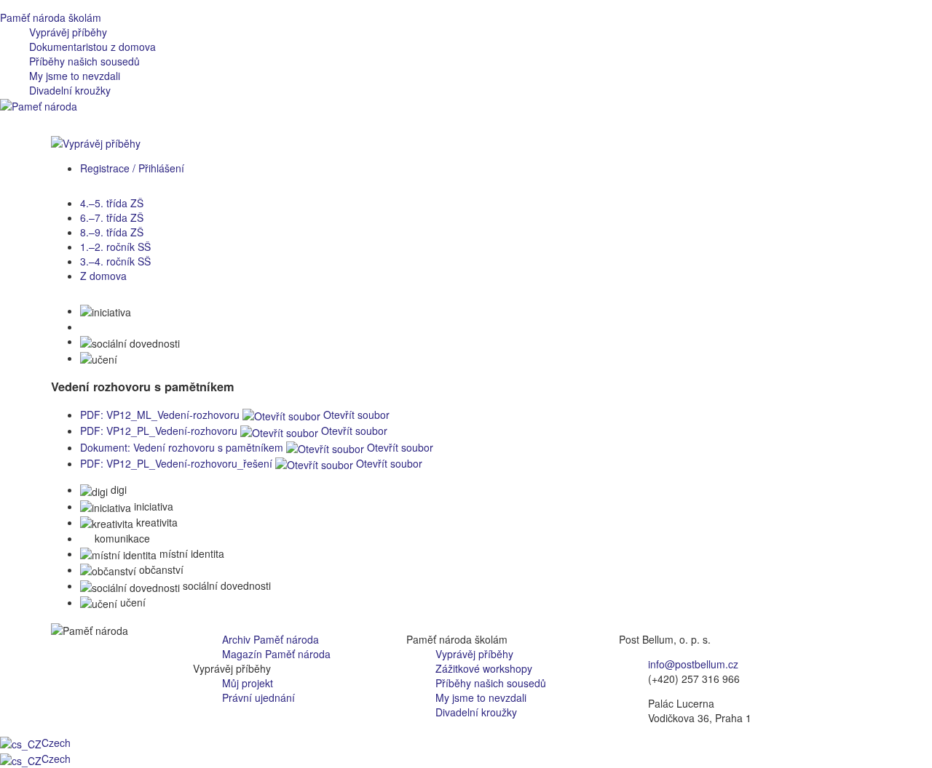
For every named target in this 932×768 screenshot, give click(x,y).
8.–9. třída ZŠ (111, 232)
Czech (56, 742)
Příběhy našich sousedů (84, 61)
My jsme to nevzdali (74, 75)
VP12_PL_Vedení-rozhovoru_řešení (176, 463)
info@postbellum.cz (693, 664)
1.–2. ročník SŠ (115, 246)
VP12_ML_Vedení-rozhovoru (160, 414)
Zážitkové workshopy (483, 668)
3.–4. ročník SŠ (115, 261)
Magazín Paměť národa (276, 654)
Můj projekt (247, 683)
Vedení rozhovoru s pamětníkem (181, 447)
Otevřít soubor (355, 414)
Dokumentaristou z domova (92, 46)
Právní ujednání (258, 697)
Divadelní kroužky (70, 90)
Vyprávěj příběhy (68, 32)
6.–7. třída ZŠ (111, 217)
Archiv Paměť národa (270, 639)
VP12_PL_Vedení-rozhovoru (158, 430)
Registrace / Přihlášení (132, 168)
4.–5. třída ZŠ (111, 203)
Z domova (103, 275)
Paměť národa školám (50, 17)
